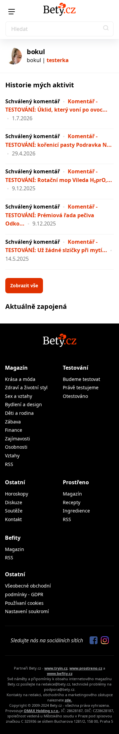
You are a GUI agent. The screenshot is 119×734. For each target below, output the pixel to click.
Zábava (13, 421)
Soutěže (13, 510)
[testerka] (13, 56)
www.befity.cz (59, 673)
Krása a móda (20, 379)
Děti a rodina (19, 413)
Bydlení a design (23, 404)
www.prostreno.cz (85, 668)
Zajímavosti (17, 438)
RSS (9, 464)
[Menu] (11, 11)
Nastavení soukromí (27, 611)
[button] (106, 29)
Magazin (14, 549)
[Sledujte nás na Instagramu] (103, 641)
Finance (13, 430)
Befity (12, 537)
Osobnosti (16, 447)
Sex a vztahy (18, 396)
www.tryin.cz (55, 668)
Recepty (71, 502)
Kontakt (13, 519)
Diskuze (13, 502)
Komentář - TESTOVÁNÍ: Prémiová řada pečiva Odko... (51, 215)
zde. (68, 699)
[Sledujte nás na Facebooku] (92, 641)
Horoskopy (16, 494)
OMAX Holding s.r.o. (41, 710)
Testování (75, 367)
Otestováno (75, 396)
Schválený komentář (32, 101)
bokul (36, 51)
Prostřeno (76, 482)
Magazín (16, 367)
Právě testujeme (81, 387)
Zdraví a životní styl (26, 387)
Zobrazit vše (24, 285)
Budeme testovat (81, 379)
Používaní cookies (24, 603)
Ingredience (76, 510)
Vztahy (12, 455)
